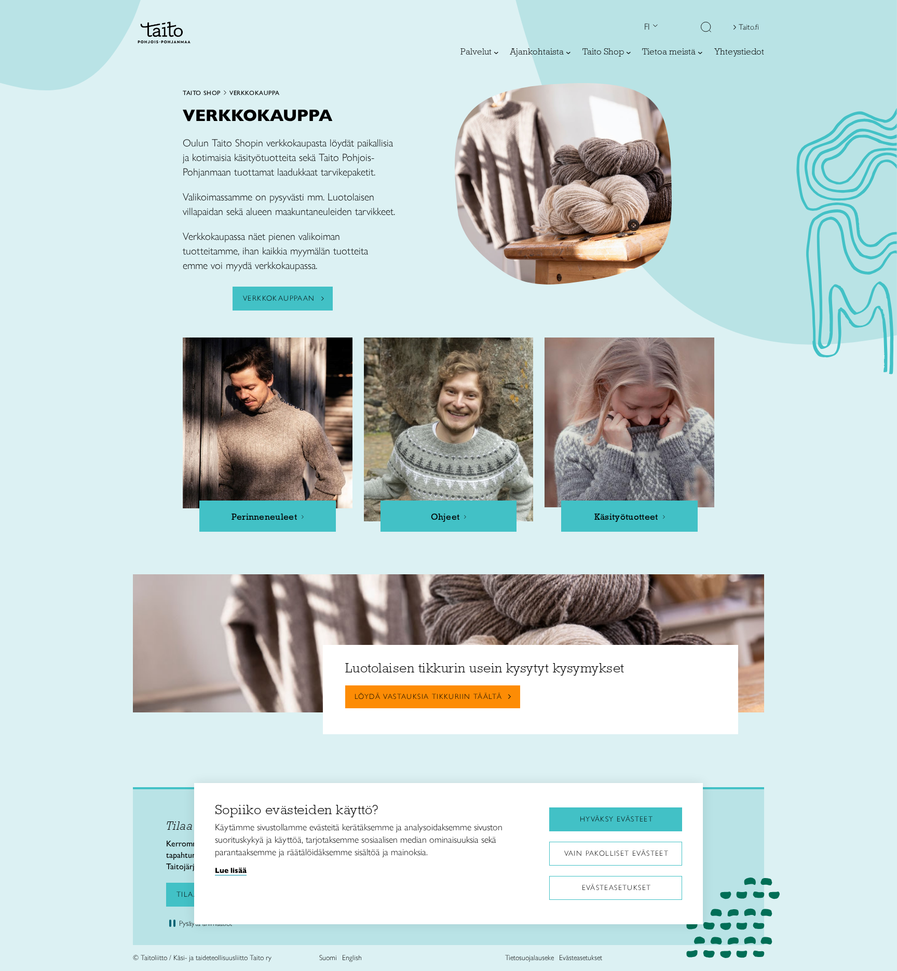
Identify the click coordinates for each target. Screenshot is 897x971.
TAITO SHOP (202, 93)
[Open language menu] (654, 27)
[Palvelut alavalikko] (496, 52)
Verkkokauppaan (279, 298)
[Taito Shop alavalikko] (628, 52)
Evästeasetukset (616, 887)
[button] (706, 28)
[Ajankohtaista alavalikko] (568, 52)
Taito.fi (749, 27)
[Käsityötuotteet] (629, 422)
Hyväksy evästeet (616, 819)
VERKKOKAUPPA (254, 93)
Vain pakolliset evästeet (616, 853)
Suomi (328, 957)
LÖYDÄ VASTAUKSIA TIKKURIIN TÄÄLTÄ (428, 696)
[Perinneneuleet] (267, 423)
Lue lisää (231, 870)
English (352, 957)
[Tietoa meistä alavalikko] (700, 52)
